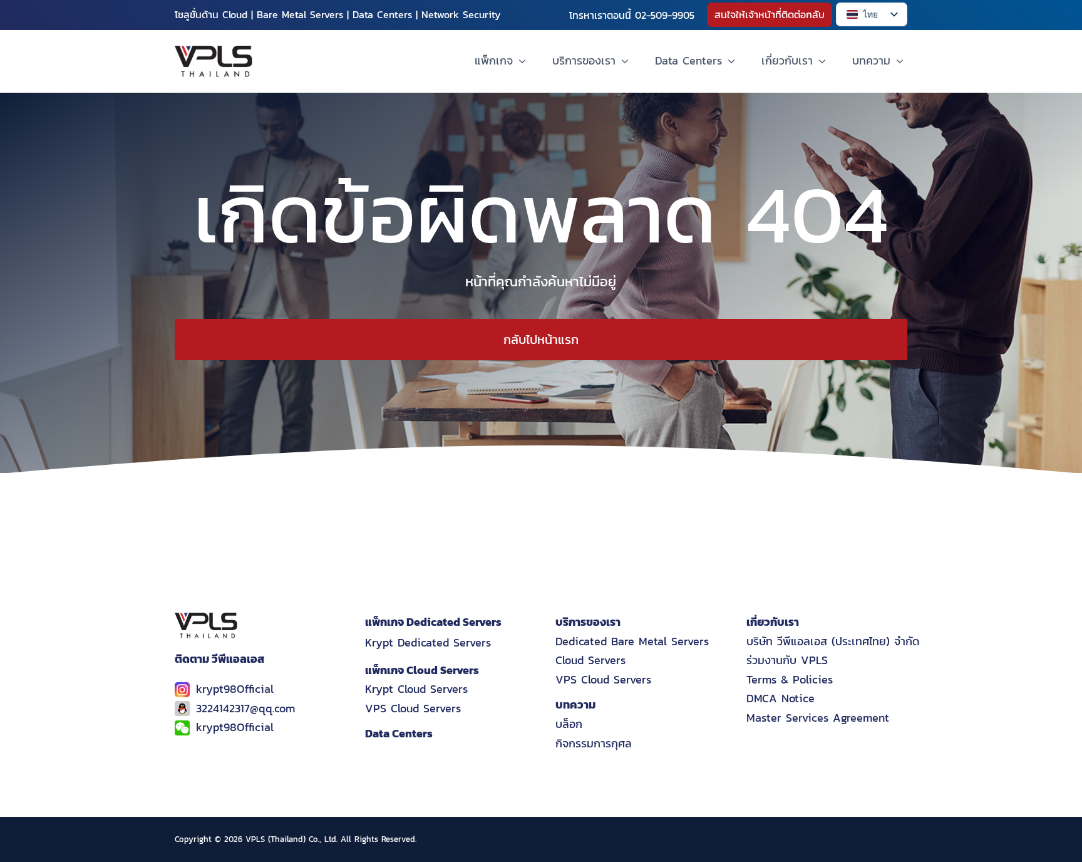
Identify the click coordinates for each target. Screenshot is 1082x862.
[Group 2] (213, 51)
